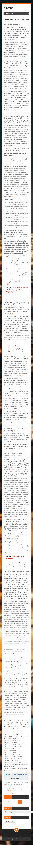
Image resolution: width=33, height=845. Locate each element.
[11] (13, 441)
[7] (21, 332)
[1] (9, 109)
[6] (12, 313)
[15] (18, 709)
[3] (26, 164)
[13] (5, 552)
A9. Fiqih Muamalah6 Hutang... (20, 774)
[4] (12, 196)
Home (8, 774)
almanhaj (8, 8)
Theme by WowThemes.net (19, 839)
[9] (22, 375)
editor (14, 782)
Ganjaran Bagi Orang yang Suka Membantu (17, 793)
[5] (8, 284)
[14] (23, 659)
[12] (20, 516)
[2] (13, 145)
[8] (9, 343)
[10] (20, 408)
